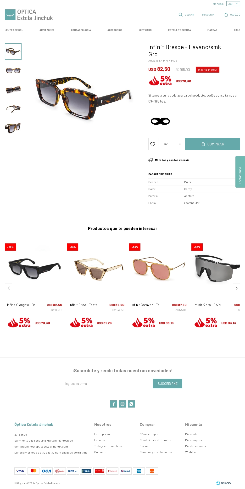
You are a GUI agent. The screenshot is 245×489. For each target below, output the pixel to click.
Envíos (144, 446)
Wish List (191, 452)
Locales (99, 440)
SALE (237, 30)
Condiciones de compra (155, 440)
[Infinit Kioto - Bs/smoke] (159, 269)
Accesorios (114, 30)
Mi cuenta (191, 434)
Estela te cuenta (179, 30)
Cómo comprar (150, 434)
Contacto (100, 452)
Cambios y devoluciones (156, 452)
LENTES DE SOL (14, 30)
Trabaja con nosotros (108, 446)
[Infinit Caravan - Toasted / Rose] (97, 269)
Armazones (47, 30)
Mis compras (193, 440)
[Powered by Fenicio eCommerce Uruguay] (223, 483)
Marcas (212, 30)
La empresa (102, 434)
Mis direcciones (195, 446)
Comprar (215, 144)
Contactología (81, 30)
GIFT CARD (145, 30)
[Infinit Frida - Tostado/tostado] (35, 269)
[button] (187, 14)
